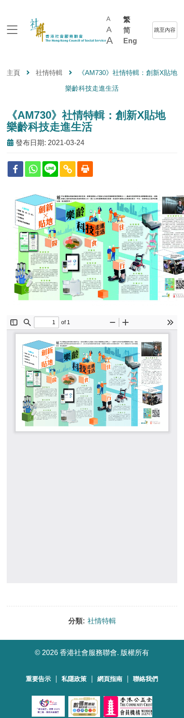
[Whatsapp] (33, 169)
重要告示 (38, 679)
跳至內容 (165, 30)
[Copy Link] (67, 169)
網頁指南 (109, 679)
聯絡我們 (145, 679)
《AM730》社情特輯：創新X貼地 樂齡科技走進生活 (91, 121)
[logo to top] (12, 31)
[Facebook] (15, 169)
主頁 (13, 72)
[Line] (50, 169)
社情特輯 (49, 72)
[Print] (85, 169)
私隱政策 (74, 679)
